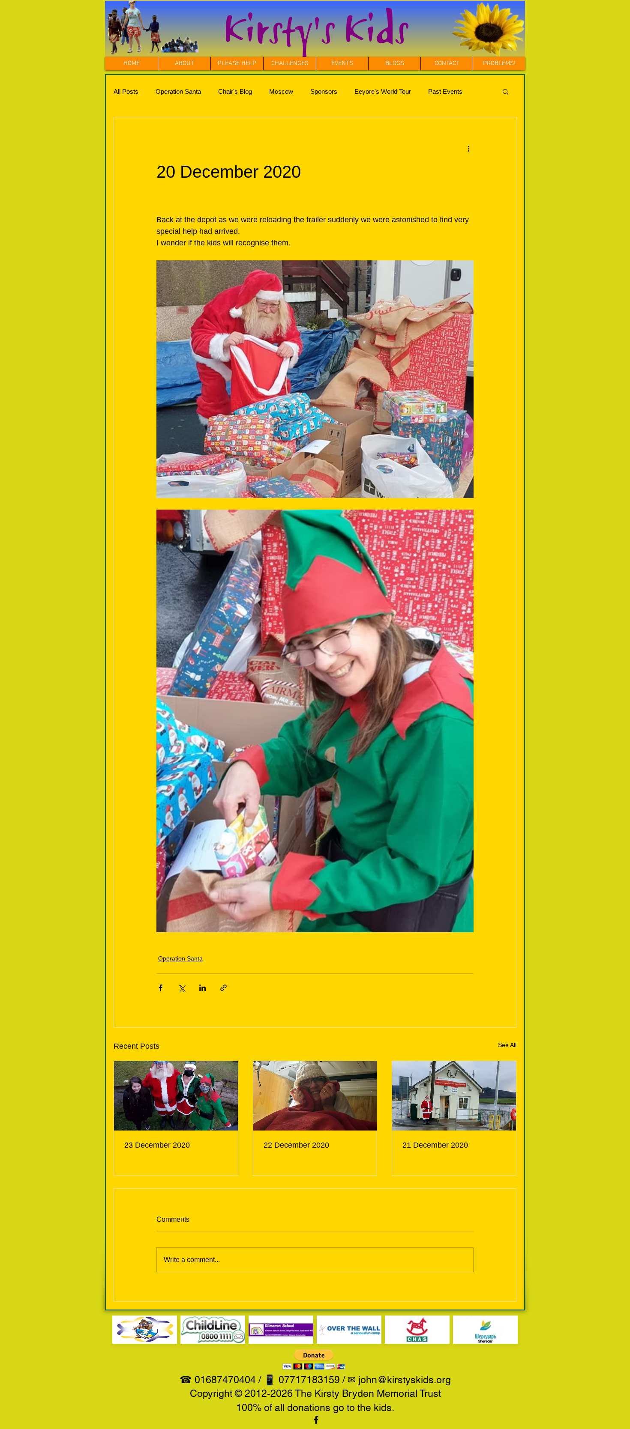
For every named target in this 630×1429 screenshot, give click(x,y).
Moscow (281, 91)
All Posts (126, 91)
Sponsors (323, 91)
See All (507, 1044)
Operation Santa (178, 91)
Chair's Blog (235, 91)
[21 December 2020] (454, 1096)
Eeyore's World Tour (382, 91)
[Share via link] (223, 988)
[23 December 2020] (176, 1096)
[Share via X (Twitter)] (181, 988)
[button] (289, 63)
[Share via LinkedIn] (202, 988)
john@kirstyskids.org (404, 1379)
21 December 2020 (435, 1145)
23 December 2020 (157, 1145)
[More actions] (468, 148)
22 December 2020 (296, 1145)
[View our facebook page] (316, 1419)
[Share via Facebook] (160, 988)
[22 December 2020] (315, 1096)
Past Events (445, 91)
